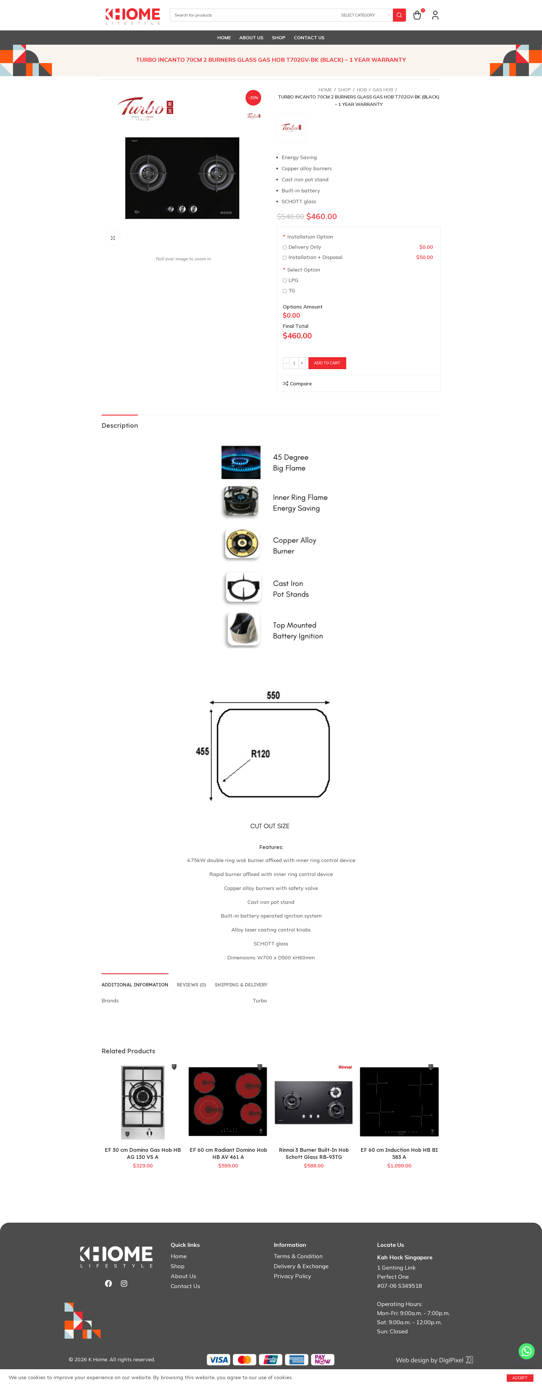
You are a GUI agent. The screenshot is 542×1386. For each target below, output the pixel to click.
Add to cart (327, 363)
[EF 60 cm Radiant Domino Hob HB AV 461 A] (228, 1102)
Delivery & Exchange (301, 1266)
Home (325, 89)
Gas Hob (383, 89)
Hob (362, 89)
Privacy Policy (292, 1276)
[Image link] (434, 1359)
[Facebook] (108, 1283)
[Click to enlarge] (113, 238)
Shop (344, 89)
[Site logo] (132, 14)
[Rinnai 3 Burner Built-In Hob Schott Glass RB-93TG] (314, 1102)
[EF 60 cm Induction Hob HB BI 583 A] (399, 1102)
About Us (183, 1276)
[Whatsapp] (526, 1351)
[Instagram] (124, 1283)
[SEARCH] (399, 15)
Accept (520, 1377)
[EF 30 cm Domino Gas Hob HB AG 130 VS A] (143, 1102)
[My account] (435, 15)
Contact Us (185, 1286)
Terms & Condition (298, 1256)
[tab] (135, 982)
